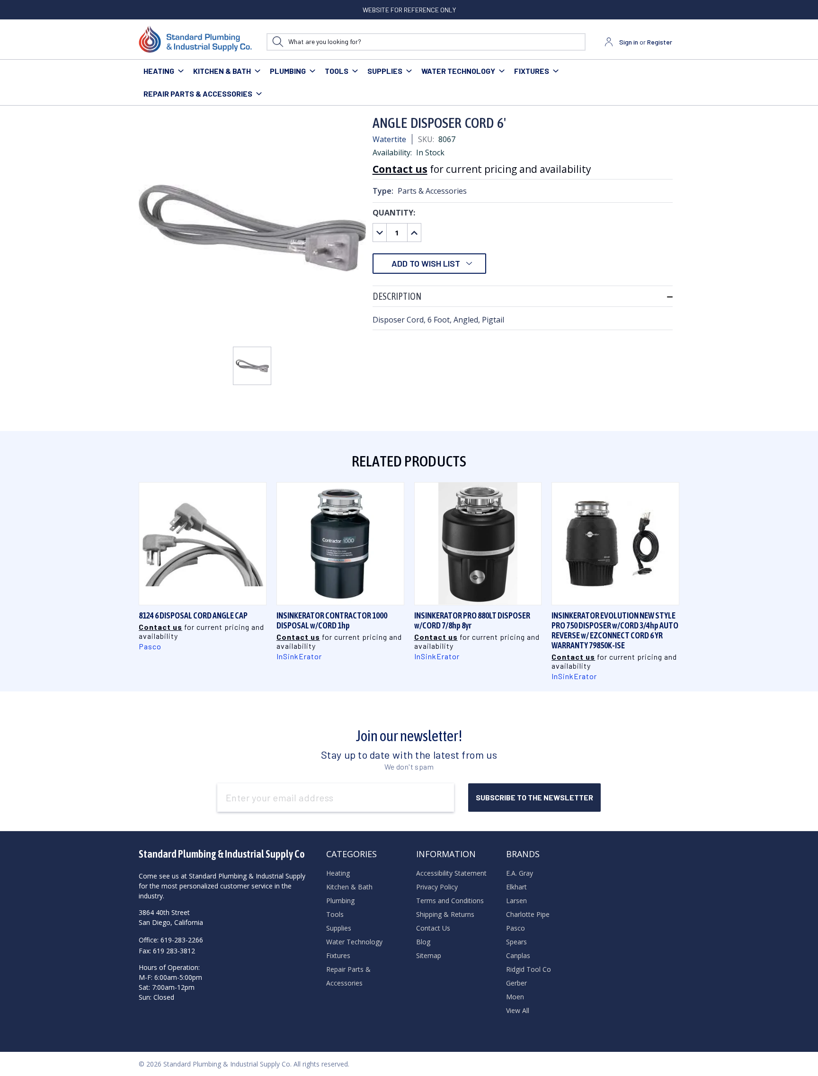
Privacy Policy (437, 886)
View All (517, 1010)
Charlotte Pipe (528, 914)
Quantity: (394, 212)
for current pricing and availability (482, 169)
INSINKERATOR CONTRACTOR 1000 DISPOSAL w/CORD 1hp (331, 620)
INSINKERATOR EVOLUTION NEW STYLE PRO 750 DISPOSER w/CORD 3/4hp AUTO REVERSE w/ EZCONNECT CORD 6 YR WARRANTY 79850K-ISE (614, 630)
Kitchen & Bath (222, 70)
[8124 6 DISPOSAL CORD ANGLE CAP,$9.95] (203, 544)
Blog (423, 941)
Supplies (384, 70)
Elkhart (516, 886)
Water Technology (458, 70)
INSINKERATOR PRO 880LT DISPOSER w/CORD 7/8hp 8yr (472, 620)
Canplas (518, 955)
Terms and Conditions (450, 900)
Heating (158, 70)
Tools (336, 70)
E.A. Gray (519, 873)
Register (659, 42)
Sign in (628, 42)
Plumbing (288, 70)
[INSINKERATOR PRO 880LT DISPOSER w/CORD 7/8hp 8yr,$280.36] (478, 544)
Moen (515, 996)
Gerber (516, 982)
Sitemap (428, 955)
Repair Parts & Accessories (197, 93)
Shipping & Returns (445, 914)
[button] (523, 296)
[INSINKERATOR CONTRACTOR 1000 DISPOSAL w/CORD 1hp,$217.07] (340, 544)
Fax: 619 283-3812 (167, 950)
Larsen (516, 900)
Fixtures (531, 70)
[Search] (278, 42)
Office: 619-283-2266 (171, 939)
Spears (516, 941)
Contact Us (433, 928)
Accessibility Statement (451, 873)
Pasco (515, 928)
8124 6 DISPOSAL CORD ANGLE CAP (193, 615)
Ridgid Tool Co (528, 969)
